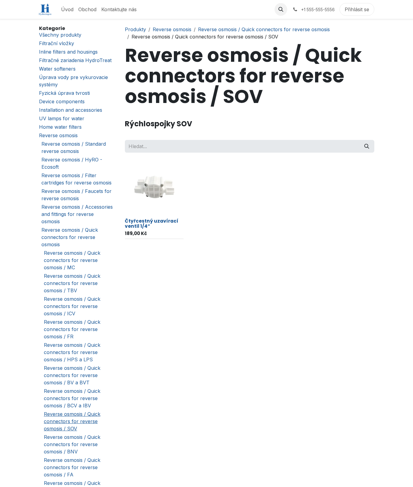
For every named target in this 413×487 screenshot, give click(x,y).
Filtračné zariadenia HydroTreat (75, 60)
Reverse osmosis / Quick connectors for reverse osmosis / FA (72, 467)
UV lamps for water (61, 118)
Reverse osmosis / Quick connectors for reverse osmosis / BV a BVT (72, 375)
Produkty (135, 29)
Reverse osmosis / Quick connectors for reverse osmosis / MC (72, 260)
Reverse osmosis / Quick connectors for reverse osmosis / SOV (72, 421)
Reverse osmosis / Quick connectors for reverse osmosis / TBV (72, 283)
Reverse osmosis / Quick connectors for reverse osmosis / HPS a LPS (72, 352)
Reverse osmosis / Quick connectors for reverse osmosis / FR (72, 329)
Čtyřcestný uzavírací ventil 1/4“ (151, 223)
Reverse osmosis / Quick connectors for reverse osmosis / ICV (72, 306)
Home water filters (60, 127)
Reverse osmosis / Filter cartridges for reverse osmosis (76, 179)
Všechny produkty (60, 35)
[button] (281, 9)
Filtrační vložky (56, 43)
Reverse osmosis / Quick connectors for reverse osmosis (69, 237)
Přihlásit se (357, 9)
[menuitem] (67, 9)
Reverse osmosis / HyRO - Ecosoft (71, 163)
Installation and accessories (70, 110)
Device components (62, 101)
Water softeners (57, 69)
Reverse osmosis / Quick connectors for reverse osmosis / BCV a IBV (72, 398)
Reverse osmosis (58, 135)
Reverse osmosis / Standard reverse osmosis (73, 147)
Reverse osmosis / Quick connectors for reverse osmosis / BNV (72, 444)
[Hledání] (366, 146)
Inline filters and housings (68, 52)
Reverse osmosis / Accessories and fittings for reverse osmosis (77, 214)
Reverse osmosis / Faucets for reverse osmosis (76, 194)
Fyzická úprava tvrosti (64, 93)
